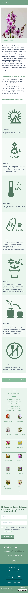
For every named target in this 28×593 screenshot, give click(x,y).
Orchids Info (5, 3)
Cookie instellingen (14, 571)
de (17, 576)
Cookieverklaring (14, 569)
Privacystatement (14, 567)
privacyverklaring (8, 531)
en (14, 576)
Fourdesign (17, 582)
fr (19, 576)
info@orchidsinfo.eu (17, 551)
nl (12, 576)
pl (21, 576)
